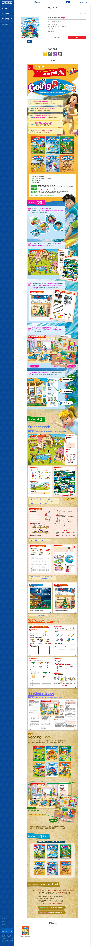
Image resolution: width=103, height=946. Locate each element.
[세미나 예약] (7, 24)
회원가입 (82, 2)
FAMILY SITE (4, 931)
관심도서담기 (58, 37)
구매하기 (76, 37)
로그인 (76, 2)
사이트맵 (87, 2)
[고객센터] (7, 921)
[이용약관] (7, 925)
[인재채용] (7, 920)
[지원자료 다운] (7, 19)
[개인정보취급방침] (7, 926)
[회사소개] (7, 918)
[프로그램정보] (7, 13)
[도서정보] (7, 8)
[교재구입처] (7, 923)
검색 (68, 2)
